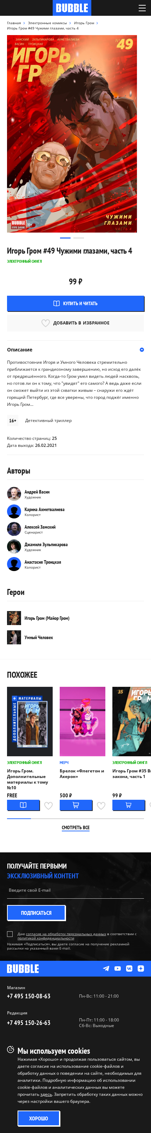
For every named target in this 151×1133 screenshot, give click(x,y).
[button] (65, 238)
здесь (46, 1094)
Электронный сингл (24, 762)
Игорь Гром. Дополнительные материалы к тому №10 (27, 779)
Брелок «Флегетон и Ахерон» (82, 773)
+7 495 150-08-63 (29, 996)
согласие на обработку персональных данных (66, 933)
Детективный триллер (48, 420)
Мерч (64, 762)
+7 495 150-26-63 (29, 1023)
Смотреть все (76, 827)
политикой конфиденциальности (46, 938)
